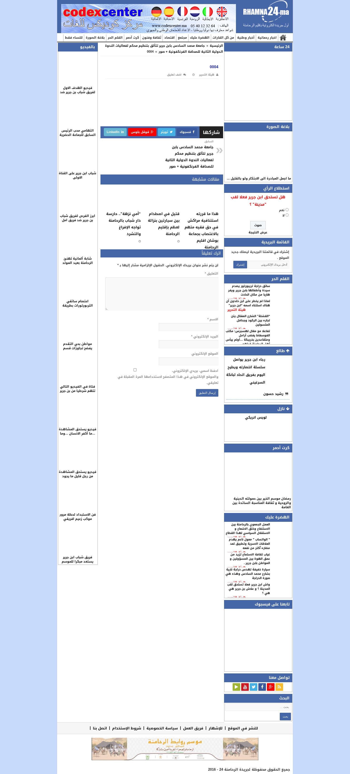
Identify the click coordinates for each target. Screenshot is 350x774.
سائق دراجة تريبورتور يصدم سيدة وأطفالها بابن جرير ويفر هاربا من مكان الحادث (249, 290)
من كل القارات (223, 38)
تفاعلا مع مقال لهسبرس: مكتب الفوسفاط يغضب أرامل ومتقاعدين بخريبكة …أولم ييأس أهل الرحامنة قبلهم (248, 337)
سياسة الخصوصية (162, 728)
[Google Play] (236, 687)
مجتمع (182, 38)
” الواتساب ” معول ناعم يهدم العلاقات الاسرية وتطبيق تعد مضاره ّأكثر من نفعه (249, 544)
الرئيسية (283, 37)
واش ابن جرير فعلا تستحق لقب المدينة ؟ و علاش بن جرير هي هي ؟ (248, 589)
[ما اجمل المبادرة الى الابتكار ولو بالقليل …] (258, 153)
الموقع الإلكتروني (204, 354)
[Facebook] (262, 687)
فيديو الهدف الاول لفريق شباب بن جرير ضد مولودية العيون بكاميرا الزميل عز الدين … (77, 94)
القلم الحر (115, 38)
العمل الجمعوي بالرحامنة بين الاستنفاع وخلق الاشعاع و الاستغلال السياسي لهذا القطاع (248, 529)
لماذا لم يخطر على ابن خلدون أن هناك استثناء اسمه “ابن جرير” (248, 303)
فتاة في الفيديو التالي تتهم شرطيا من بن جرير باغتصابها (77, 391)
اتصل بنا (100, 728)
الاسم (212, 319)
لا (283, 215)
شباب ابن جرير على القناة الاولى (77, 175)
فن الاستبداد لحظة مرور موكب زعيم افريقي (78, 517)
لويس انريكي (256, 417)
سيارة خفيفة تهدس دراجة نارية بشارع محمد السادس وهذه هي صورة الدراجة (247, 574)
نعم (282, 210)
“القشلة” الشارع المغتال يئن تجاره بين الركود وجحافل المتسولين (250, 320)
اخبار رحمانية (267, 38)
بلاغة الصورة (95, 38)
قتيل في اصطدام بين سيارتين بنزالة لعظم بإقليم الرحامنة (164, 223)
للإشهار (216, 728)
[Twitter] (253, 687)
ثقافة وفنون (151, 38)
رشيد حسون (273, 394)
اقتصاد (169, 38)
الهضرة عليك (200, 38)
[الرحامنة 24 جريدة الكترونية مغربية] (266, 14)
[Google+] (271, 687)
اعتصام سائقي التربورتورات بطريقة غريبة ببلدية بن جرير (77, 305)
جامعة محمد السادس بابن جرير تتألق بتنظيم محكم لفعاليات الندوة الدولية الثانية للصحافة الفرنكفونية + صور (164, 49)
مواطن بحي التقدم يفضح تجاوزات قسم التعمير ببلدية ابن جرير (77, 348)
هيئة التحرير (236, 310)
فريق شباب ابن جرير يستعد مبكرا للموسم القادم (77, 561)
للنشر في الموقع (243, 728)
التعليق (211, 274)
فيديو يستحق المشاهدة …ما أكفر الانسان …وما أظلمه (77, 433)
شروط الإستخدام (126, 728)
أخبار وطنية (246, 38)
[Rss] (279, 687)
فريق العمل (193, 728)
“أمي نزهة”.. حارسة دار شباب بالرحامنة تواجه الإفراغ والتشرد (123, 223)
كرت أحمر (132, 38)
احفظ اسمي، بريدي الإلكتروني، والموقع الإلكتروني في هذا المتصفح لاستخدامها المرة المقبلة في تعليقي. (168, 377)
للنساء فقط (74, 38)
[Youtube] (245, 687)
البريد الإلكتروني (204, 336)
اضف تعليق (174, 74)
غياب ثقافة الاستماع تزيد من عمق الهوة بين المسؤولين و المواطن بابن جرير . (250, 559)
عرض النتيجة (258, 232)
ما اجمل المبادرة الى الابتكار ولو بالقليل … (259, 178)
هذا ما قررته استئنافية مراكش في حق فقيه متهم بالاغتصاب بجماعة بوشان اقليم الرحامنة (201, 230)
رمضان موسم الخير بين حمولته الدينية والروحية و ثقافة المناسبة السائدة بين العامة (261, 503)
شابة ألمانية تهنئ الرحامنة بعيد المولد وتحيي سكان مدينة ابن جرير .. (77, 265)
